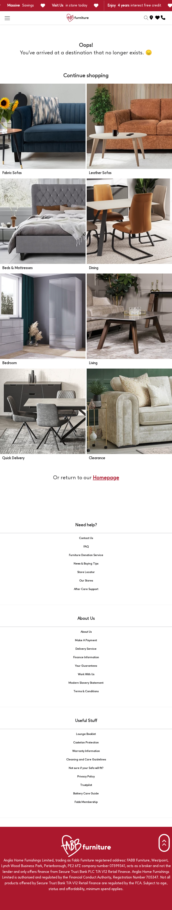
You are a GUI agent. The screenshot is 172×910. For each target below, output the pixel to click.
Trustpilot (86, 785)
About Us (86, 631)
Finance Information (86, 657)
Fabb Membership (86, 802)
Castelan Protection (86, 742)
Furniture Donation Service (86, 555)
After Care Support (86, 589)
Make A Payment (86, 640)
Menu (7, 18)
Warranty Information (86, 751)
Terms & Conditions (86, 691)
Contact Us (86, 538)
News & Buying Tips (86, 563)
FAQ (86, 546)
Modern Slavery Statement (86, 682)
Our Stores (86, 580)
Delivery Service (86, 648)
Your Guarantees (86, 665)
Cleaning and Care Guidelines (86, 759)
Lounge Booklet (86, 734)
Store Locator (86, 572)
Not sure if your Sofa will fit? (86, 768)
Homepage (106, 478)
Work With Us (86, 674)
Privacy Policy (86, 776)
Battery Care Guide (86, 793)
